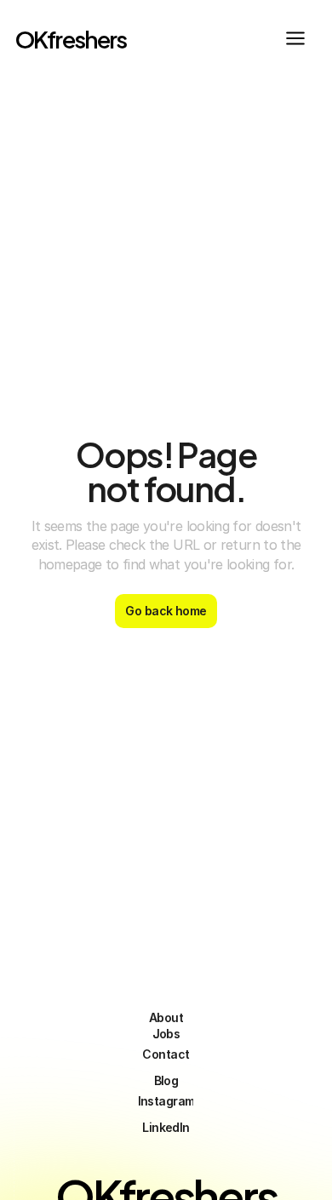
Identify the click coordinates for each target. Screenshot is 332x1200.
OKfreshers (71, 38)
